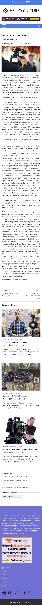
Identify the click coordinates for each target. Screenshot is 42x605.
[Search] (38, 25)
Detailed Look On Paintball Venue (15, 396)
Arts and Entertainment (18, 280)
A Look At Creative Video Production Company (20, 450)
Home (3, 571)
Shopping (4, 578)
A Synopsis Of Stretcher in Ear (11, 484)
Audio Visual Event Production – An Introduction (16, 477)
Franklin (26, 44)
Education (5, 582)
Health (4, 575)
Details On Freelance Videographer (16, 342)
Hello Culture (28, 602)
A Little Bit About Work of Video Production (14, 480)
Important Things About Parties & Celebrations (16, 487)
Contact (4, 585)
